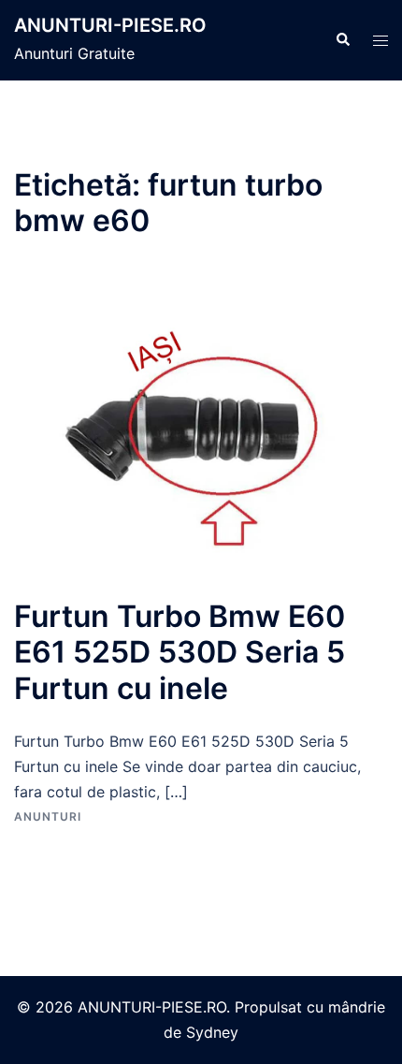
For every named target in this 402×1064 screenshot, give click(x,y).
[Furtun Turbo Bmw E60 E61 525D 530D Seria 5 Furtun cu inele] (201, 434)
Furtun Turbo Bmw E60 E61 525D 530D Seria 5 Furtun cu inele (179, 652)
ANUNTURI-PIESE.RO (110, 25)
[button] (342, 40)
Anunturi (47, 816)
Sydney (212, 1032)
